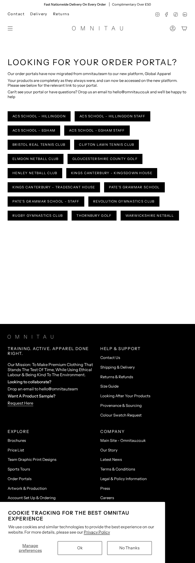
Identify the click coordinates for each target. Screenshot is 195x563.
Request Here (20, 403)
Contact (16, 14)
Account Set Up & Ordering (32, 497)
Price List (16, 450)
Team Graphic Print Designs (32, 459)
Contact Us (110, 357)
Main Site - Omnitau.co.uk (123, 440)
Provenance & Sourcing (121, 405)
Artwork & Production (27, 488)
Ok (80, 547)
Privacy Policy (97, 532)
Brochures (17, 440)
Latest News (111, 459)
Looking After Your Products (125, 395)
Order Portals (19, 478)
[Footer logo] (30, 337)
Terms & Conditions (117, 469)
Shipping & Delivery (117, 367)
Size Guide (109, 386)
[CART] (184, 28)
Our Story (109, 450)
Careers (107, 497)
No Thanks (129, 547)
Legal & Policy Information (123, 478)
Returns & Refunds (116, 376)
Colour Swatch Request (121, 415)
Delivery (38, 14)
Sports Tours (19, 469)
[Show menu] (10, 28)
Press (105, 488)
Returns (61, 14)
